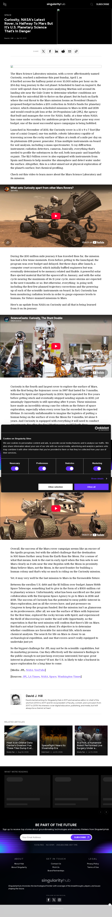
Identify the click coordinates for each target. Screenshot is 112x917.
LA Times (34, 676)
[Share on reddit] (63, 51)
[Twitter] (54, 900)
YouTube (39, 670)
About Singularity (19, 867)
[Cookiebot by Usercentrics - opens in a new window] (97, 429)
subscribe (102, 4)
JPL (25, 676)
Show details (97, 478)
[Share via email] (69, 51)
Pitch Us (55, 867)
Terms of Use (93, 867)
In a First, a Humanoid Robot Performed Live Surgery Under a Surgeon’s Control (89, 746)
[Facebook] (48, 900)
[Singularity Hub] (56, 4)
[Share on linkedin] (56, 51)
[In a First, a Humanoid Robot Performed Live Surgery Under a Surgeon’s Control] (91, 740)
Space (7, 15)
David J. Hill (8, 38)
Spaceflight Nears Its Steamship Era (53, 747)
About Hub (19, 864)
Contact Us (56, 864)
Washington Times (69, 676)
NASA (29, 670)
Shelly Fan (11, 752)
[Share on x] (43, 51)
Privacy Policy (93, 864)
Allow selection (55, 487)
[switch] (42, 468)
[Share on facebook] (50, 51)
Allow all (91, 487)
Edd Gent (45, 752)
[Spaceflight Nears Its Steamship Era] (55, 740)
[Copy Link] (76, 51)
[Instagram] (59, 900)
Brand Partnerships (56, 871)
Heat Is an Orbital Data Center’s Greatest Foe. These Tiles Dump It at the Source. (20, 746)
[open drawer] (5, 4)
